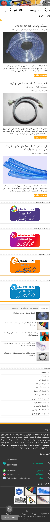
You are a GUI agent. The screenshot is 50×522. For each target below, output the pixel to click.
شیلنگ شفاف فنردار (35, 30)
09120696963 (12, 459)
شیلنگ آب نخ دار (40, 153)
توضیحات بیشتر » (40, 75)
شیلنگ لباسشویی (40, 91)
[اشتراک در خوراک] (1, 20)
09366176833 (12, 465)
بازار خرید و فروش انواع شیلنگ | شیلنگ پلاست (22, 516)
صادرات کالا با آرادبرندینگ (25, 519)
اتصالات (43, 372)
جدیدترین (44, 308)
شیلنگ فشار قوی (40, 402)
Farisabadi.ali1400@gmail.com (18, 478)
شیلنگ (44, 30)
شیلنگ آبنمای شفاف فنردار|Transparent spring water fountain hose (18, 344)
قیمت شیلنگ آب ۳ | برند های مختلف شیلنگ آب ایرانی (19, 324)
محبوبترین (34, 308)
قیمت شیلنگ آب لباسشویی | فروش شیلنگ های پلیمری (27, 85)
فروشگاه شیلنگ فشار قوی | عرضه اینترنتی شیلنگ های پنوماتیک (20, 334)
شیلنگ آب (42, 380)
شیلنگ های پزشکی (22, 30)
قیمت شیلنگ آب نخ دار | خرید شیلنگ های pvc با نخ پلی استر (26, 148)
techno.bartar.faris (13, 474)
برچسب (15, 308)
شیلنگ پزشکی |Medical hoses (30, 26)
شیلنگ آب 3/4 (41, 387)
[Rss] (27, 511)
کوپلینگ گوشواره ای (39, 413)
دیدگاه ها (24, 308)
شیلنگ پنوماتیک (40, 395)
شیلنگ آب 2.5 (41, 383)
